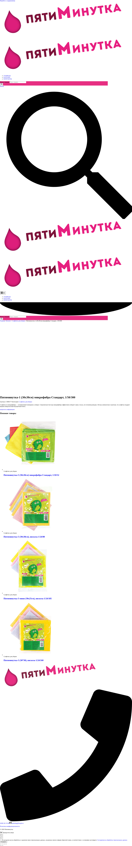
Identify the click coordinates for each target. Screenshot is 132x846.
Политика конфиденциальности (10, 826)
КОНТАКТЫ (8, 79)
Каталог (8, 321)
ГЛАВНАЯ (7, 75)
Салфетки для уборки (18, 321)
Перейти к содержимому (7, 1)
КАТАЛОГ (7, 77)
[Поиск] (1, 84)
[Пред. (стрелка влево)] (0, 845)
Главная (2, 321)
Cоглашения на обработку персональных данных (112, 840)
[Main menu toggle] (3, 293)
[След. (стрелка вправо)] (2, 845)
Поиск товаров (5, 82)
